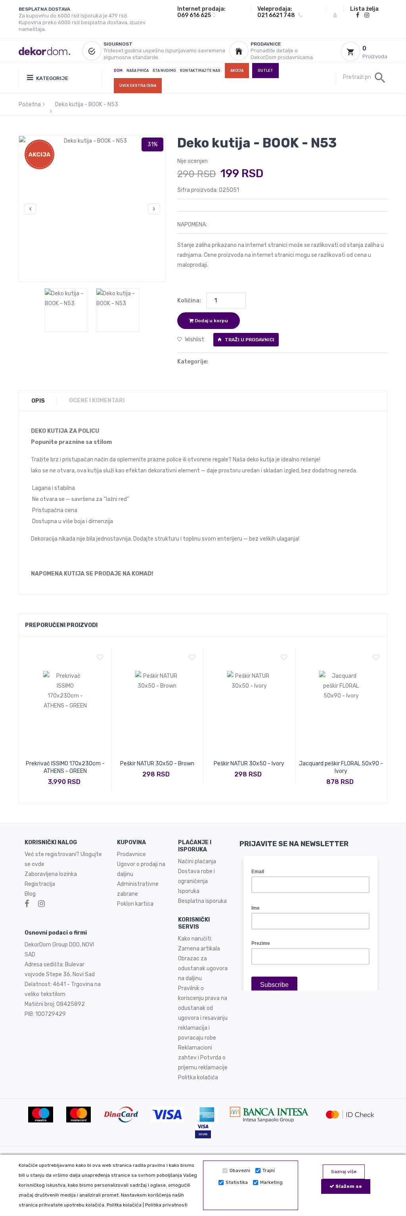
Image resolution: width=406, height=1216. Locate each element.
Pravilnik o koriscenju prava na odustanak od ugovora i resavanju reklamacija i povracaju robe (203, 1013)
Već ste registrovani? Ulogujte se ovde (63, 859)
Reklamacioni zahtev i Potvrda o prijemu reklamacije (203, 1057)
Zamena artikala (199, 948)
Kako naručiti (194, 938)
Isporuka (188, 891)
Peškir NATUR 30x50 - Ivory (249, 763)
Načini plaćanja (197, 861)
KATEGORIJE (51, 78)
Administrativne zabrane (138, 889)
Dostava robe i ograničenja (196, 876)
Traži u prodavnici (249, 339)
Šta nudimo (164, 71)
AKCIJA (236, 71)
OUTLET (265, 71)
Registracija (40, 884)
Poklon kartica (135, 904)
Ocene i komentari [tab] (96, 400)
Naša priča (137, 71)
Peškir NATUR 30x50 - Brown (157, 763)
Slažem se (348, 1186)
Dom (118, 71)
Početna (30, 104)
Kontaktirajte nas (200, 71)
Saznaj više (343, 1171)
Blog (30, 894)
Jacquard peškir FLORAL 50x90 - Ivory (341, 767)
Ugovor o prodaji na (142, 864)
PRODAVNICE (266, 44)
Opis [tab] (38, 401)
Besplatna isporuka (202, 901)
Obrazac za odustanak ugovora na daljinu (203, 968)
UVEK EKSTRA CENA (137, 86)
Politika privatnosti (166, 1205)
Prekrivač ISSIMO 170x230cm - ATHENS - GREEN (65, 767)
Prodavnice (131, 854)
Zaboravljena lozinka (51, 874)
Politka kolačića (124, 1205)
